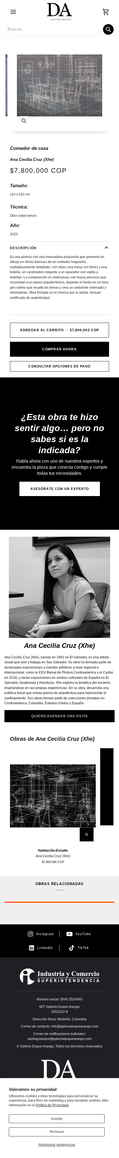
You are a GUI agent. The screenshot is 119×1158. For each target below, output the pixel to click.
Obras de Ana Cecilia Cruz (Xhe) (52, 739)
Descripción (23, 248)
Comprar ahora (59, 349)
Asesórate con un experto (59, 489)
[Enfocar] (24, 121)
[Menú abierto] (18, 12)
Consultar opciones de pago (59, 366)
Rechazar (57, 1132)
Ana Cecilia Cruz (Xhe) (32, 159)
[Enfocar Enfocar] (59, 85)
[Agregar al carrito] (87, 834)
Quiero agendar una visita (59, 716)
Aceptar (57, 1119)
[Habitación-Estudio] (53, 796)
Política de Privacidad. (52, 1105)
